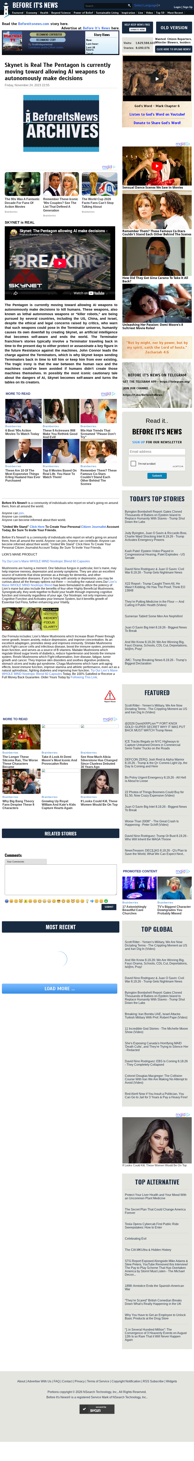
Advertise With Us (39, 1381)
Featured (17, 12)
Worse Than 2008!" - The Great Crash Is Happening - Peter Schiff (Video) (152, 823)
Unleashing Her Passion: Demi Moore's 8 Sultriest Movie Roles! (152, 326)
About (21, 1381)
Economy (31, 12)
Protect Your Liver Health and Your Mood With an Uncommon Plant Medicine (155, 1196)
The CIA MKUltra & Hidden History (148, 1249)
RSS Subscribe (153, 1381)
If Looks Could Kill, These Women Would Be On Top (99, 803)
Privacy (80, 1381)
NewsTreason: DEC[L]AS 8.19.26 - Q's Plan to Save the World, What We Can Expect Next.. (156, 852)
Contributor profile (38, 47)
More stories (56, 47)
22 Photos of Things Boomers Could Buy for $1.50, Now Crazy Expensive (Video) (154, 793)
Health (44, 12)
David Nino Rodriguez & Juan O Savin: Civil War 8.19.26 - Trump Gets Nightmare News (154, 570)
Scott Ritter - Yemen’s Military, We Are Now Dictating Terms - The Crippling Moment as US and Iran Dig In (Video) (156, 709)
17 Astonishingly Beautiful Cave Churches (134, 910)
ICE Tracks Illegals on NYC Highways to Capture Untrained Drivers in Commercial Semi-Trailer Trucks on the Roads (152, 745)
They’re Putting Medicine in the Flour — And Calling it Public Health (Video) (154, 603)
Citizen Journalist (93, 526)
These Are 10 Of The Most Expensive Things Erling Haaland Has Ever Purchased (22, 475)
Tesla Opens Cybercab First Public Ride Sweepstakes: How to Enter (152, 1225)
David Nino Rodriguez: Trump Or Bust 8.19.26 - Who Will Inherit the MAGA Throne (156, 837)
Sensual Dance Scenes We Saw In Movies (152, 187)
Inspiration (128, 12)
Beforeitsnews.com (33, 24)
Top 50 (160, 12)
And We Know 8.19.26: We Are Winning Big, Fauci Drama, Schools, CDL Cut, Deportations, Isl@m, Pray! (156, 645)
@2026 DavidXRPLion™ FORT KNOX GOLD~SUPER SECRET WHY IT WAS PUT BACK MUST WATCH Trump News (155, 727)
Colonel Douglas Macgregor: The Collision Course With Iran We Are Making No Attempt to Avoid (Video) (156, 1079)
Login (177, 7)
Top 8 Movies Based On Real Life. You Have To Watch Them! (60, 474)
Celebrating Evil (135, 1238)
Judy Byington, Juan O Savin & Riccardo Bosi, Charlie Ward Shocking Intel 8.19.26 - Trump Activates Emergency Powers (156, 536)
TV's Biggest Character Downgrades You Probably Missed (174, 910)
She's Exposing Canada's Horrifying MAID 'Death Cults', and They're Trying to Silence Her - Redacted (156, 1047)
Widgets (171, 1381)
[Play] (157, 78)
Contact (67, 1381)
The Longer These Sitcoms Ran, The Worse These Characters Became (20, 761)
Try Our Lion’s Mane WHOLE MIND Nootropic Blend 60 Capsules (46, 561)
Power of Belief (83, 12)
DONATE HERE (138, 29)
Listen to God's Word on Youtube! (157, 114)
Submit (157, 476)
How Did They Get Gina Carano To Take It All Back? (155, 279)
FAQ (57, 1381)
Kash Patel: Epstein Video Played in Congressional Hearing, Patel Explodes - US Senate (155, 554)
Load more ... (60, 988)
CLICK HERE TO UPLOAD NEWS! (174, 49)
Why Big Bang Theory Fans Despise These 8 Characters (18, 804)
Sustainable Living (107, 12)
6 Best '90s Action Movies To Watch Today (22, 432)
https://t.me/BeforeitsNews (143, 395)
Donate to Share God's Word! (157, 123)
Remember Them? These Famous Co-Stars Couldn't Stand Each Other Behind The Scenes (99, 477)
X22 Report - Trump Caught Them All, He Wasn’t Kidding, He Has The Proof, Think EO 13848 (155, 587)
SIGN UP (138, 442)
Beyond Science (61, 12)
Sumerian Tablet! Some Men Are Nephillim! (154, 616)
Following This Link (84, 677)
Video (149, 12)
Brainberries (13, 426)
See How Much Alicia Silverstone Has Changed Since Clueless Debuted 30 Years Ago (99, 761)
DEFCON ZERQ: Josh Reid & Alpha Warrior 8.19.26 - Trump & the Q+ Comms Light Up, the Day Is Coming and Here (156, 763)
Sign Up (187, 7)
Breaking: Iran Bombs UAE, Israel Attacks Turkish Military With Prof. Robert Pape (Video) (156, 1015)
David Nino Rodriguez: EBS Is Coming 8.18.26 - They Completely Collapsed (156, 1063)
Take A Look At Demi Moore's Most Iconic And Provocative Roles (59, 760)
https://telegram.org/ (175, 382)
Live (140, 12)
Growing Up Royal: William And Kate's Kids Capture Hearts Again (59, 804)
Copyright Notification (126, 1381)
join (21, 513)
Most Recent (175, 12)
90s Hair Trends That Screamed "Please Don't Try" (98, 434)
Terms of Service (98, 1381)
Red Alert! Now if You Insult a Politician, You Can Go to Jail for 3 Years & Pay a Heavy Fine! (156, 1095)
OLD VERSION (174, 27)
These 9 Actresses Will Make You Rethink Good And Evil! (60, 434)
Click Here (37, 526)
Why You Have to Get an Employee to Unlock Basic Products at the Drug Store (155, 1316)
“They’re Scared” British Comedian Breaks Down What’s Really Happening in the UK (153, 1302)
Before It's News (35, 5)
